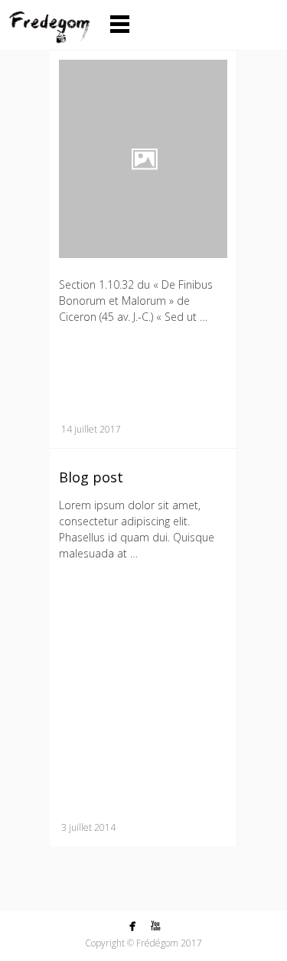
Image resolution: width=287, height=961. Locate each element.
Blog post (91, 477)
